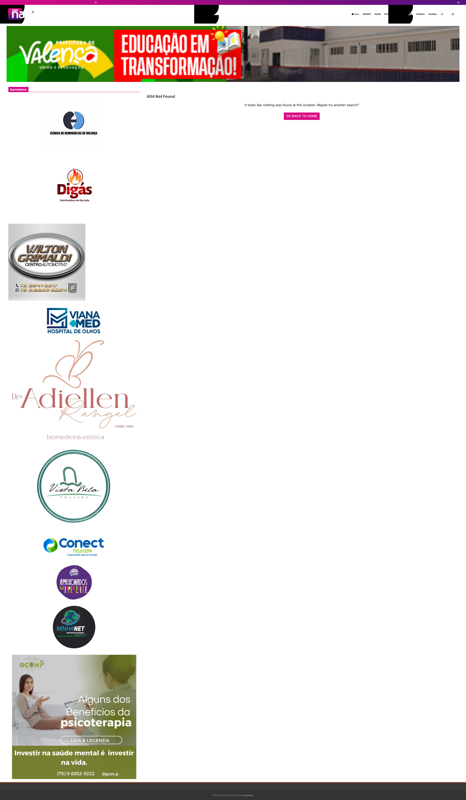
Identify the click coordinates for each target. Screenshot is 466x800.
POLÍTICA (388, 14)
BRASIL (409, 14)
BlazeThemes (248, 795)
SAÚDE (377, 14)
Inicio (356, 14)
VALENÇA (432, 14)
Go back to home (301, 116)
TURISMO (420, 14)
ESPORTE (367, 14)
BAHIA (399, 14)
